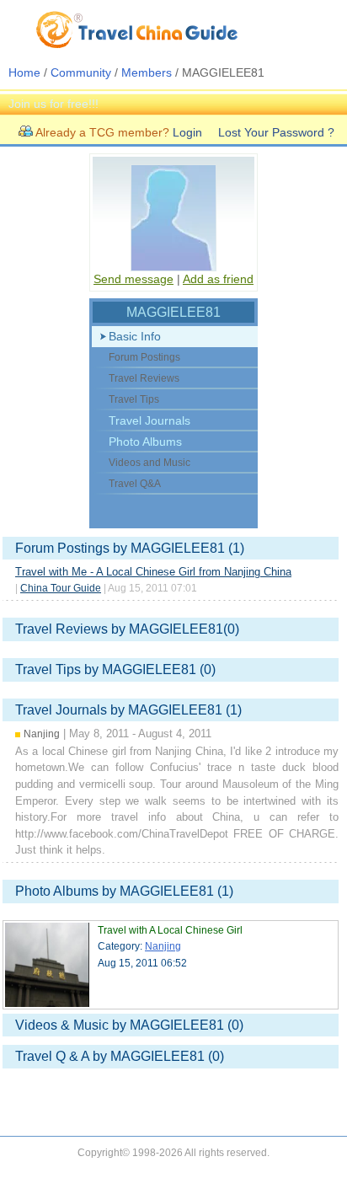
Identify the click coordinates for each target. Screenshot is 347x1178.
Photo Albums (145, 441)
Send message (133, 279)
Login (187, 132)
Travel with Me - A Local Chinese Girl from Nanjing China (153, 571)
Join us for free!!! (53, 103)
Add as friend (218, 279)
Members (146, 72)
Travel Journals (149, 420)
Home (24, 72)
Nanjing (163, 946)
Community (81, 72)
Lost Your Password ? (276, 132)
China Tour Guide (60, 588)
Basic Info (135, 336)
